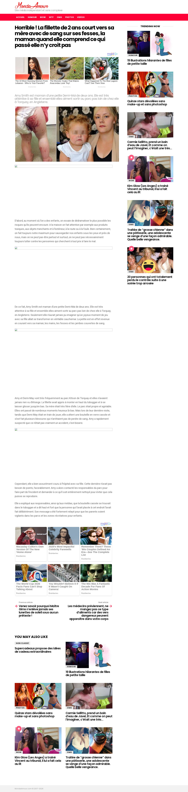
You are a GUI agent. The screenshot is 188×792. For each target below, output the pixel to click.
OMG (59, 17)
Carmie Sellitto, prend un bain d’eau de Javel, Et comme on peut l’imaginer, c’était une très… (89, 716)
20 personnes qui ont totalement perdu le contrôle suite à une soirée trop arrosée (149, 280)
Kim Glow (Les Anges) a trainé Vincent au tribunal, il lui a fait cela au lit (38, 760)
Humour (32, 17)
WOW (43, 17)
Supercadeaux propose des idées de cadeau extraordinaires (38, 649)
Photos (69, 17)
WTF (51, 17)
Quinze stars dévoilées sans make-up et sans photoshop (34, 714)
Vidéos (81, 17)
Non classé (22, 643)
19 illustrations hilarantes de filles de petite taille (88, 673)
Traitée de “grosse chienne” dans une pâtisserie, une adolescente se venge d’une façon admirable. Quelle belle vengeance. (88, 762)
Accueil (20, 17)
